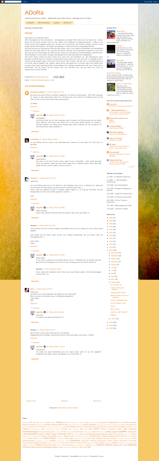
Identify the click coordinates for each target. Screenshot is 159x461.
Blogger (100, 456)
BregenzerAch (40, 424)
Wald (88, 445)
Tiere (96, 443)
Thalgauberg (90, 443)
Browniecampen (57, 425)
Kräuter (94, 432)
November (114, 256)
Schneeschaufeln (28, 441)
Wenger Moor (118, 445)
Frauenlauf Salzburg (113, 73)
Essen (123, 424)
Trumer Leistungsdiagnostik (129, 443)
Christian (33, 178)
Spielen (44, 443)
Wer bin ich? (67, 23)
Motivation (25, 436)
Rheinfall (83, 438)
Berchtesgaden (72, 422)
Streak (59, 443)
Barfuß (65, 422)
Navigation (60, 436)
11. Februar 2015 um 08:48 (55, 207)
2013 (111, 325)
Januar (113, 319)
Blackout (112, 122)
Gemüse (106, 427)
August (113, 264)
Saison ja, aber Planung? (119, 312)
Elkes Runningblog (116, 132)
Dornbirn (85, 425)
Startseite (64, 401)
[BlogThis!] (56, 77)
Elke (32, 289)
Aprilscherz (42, 422)
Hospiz (119, 429)
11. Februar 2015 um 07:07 (47, 178)
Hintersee (103, 429)
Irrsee (53, 432)
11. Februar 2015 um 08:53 (55, 312)
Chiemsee (80, 424)
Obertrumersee (115, 436)
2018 (111, 241)
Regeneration (69, 438)
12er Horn (25, 422)
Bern (77, 422)
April (113, 276)
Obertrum (106, 436)
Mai (112, 273)
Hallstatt (58, 429)
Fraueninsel (56, 427)
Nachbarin (44, 436)
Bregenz (134, 422)
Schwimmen (75, 441)
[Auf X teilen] (59, 77)
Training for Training (115, 140)
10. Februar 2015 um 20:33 (55, 115)
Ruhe (93, 438)
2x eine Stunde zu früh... (119, 303)
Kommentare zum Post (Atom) (68, 408)
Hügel (125, 429)
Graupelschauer (35, 429)
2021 (111, 232)
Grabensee (26, 429)
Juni (112, 270)
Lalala (108, 432)
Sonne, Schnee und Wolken (117, 289)
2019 (111, 238)
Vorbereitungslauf (67, 445)
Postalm (40, 438)
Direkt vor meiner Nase (124, 84)
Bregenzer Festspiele (29, 424)
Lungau (76, 434)
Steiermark (55, 443)
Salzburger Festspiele (110, 438)
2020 (111, 235)
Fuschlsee (78, 427)
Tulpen (24, 445)
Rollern (88, 438)
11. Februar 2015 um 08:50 (55, 255)
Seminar (109, 440)
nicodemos (85, 456)
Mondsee (121, 434)
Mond (115, 434)
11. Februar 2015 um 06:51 (49, 139)
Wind (24, 447)
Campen (74, 424)
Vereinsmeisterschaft (49, 445)
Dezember (114, 253)
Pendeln (24, 438)
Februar (114, 282)
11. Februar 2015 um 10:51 (52, 269)
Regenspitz (77, 438)
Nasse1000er (52, 436)
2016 (111, 247)
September (115, 262)
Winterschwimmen (37, 447)
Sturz (63, 443)
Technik (84, 443)
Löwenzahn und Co (65, 434)
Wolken (55, 447)
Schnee (134, 438)
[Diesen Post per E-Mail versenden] (54, 77)
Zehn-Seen (83, 447)
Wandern (109, 445)
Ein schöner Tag (116, 285)
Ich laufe (112, 144)
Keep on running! (115, 138)
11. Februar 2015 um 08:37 (43, 289)
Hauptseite (30, 23)
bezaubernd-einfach (37, 92)
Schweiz (67, 440)
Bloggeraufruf (104, 422)
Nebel (66, 436)
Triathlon (115, 443)
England (102, 424)
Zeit (88, 447)
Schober (46, 440)
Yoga (73, 447)
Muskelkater (37, 436)
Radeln (46, 438)
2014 (111, 322)
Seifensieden (102, 440)
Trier (119, 443)
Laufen (52, 80)
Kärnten (63, 432)
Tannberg (79, 443)
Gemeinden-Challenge (95, 427)
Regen (53, 438)
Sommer (116, 441)
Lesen (53, 434)
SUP (67, 443)
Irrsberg (48, 432)
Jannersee (58, 432)
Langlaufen (114, 432)
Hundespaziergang (42, 80)
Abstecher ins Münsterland (117, 134)
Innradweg (42, 432)
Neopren (71, 436)
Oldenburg (123, 436)
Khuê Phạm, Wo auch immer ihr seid (120, 106)
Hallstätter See (66, 429)
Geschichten (113, 427)
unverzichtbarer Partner (116, 128)
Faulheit (31, 427)
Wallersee (100, 445)
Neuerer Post (31, 401)
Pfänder (30, 438)
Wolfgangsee (48, 447)
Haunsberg (76, 429)
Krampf (90, 432)
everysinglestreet (131, 424)
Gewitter (128, 427)
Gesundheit (121, 427)
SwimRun (72, 443)
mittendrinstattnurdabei (92, 434)
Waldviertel (93, 445)
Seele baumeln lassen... (119, 292)
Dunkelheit (92, 425)
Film (40, 427)
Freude (66, 427)
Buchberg (66, 424)
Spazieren (37, 443)
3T (31, 422)
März (113, 279)
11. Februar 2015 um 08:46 (55, 156)
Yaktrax (61, 447)
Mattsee (81, 434)
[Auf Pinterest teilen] (63, 77)
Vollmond (58, 445)
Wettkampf (132, 445)
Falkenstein (25, 427)
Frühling (33, 80)
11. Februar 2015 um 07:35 (46, 225)
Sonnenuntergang (28, 443)
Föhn (44, 427)
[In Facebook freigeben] (61, 77)
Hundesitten (133, 429)
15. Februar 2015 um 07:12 (46, 330)
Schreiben (52, 441)
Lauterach (41, 434)
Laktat (103, 432)
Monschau (127, 434)
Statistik (49, 443)
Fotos (47, 427)
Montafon (134, 434)
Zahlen (78, 447)
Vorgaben (119, 46)
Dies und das (115, 309)
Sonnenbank (132, 440)
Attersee (53, 422)
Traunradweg (108, 443)
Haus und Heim (86, 429)
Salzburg (99, 438)
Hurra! (113, 306)
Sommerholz (124, 440)
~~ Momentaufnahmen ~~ (118, 110)
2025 (111, 221)
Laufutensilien (132, 432)
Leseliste (56, 23)
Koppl (81, 432)
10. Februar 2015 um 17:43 (54, 92)
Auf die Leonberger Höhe (119, 300)
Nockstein (85, 436)
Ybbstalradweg (68, 447)
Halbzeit (113, 315)
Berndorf (82, 422)
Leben (48, 434)
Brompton (47, 425)
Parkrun (129, 436)
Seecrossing (85, 440)
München (31, 436)
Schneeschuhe (39, 440)
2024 (111, 224)
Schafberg (121, 438)
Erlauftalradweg (117, 424)
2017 (111, 244)
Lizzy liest (113, 104)
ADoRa (34, 12)
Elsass (98, 424)
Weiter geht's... (121, 31)
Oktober (114, 259)
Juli (112, 267)
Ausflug (59, 422)
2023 (111, 227)
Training (101, 443)
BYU (70, 424)
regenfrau (39, 115)
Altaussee (36, 422)
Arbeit (48, 422)
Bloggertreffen (113, 422)
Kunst (99, 432)
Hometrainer (112, 429)
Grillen (43, 429)
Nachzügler (120, 60)
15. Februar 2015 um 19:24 (55, 347)
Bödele (121, 422)
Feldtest (37, 427)
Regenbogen (60, 438)
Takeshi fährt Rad (115, 160)
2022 (111, 229)
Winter (28, 447)
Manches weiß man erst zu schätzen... (120, 296)
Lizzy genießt (114, 152)
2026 (111, 218)
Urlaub (38, 445)
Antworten (33, 106)
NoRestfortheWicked (95, 436)
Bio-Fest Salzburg (94, 422)
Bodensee (126, 422)
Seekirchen (93, 440)
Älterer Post (97, 401)
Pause (134, 436)
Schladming (127, 438)
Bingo (87, 422)
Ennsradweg (108, 424)
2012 (111, 328)
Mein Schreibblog (43, 23)
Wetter (125, 445)
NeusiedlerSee (79, 436)
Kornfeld (85, 432)
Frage (50, 427)
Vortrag (75, 445)
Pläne (35, 438)
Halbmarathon (50, 429)
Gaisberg (85, 427)
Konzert (76, 432)
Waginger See (82, 445)
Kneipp (68, 432)
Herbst (96, 429)
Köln (72, 432)
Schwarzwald (60, 440)
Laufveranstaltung (29, 434)
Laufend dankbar (115, 126)
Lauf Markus (34, 139)
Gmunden (134, 427)
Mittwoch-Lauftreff (107, 434)
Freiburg (62, 427)
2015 (111, 250)
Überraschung (31, 445)
